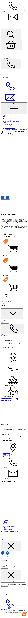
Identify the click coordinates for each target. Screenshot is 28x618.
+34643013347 (4, 335)
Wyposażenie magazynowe (8, 120)
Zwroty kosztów (6, 523)
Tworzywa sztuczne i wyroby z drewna (11, 121)
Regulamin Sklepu (7, 520)
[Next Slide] (7, 198)
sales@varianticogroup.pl (8, 22)
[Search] (11, 34)
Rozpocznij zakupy (4, 58)
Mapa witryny (3, 540)
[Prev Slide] (3, 198)
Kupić (2, 334)
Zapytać (2, 333)
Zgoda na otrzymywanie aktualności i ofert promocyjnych (14, 584)
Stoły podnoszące (6, 117)
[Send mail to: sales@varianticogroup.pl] (10, 101)
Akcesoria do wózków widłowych (10, 118)
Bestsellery (5, 115)
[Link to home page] (8, 27)
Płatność (5, 522)
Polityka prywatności (7, 525)
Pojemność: (3, 307)
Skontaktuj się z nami (7, 529)
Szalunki (5, 122)
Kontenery (5, 116)
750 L (5, 320)
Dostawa (5, 521)
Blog (4, 527)
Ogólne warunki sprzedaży (8, 526)
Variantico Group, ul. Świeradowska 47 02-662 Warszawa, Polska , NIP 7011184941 (8, 455)
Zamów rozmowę (4, 560)
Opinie (5, 528)
